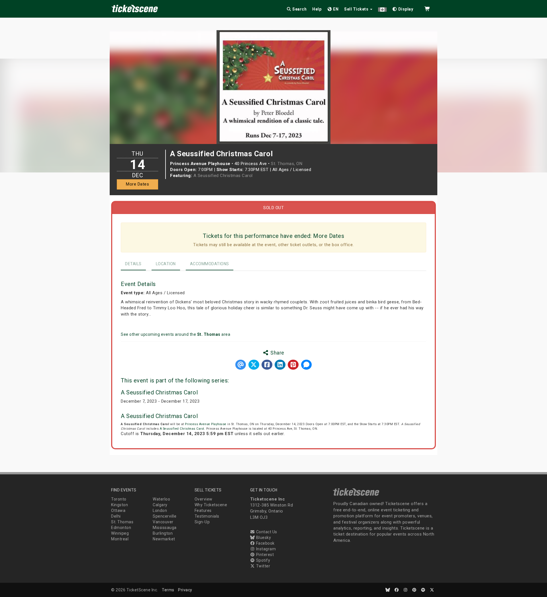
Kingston (119, 505)
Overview (204, 499)
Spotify (262, 560)
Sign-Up (202, 522)
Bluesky (263, 537)
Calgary (160, 505)
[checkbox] (402, 8)
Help (316, 9)
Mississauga (165, 527)
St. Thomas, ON (286, 163)
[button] (382, 8)
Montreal (119, 539)
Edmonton (121, 527)
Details (133, 264)
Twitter (262, 566)
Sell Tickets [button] (357, 9)
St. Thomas (122, 522)
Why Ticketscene (211, 505)
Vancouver (163, 522)
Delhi (116, 516)
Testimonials (207, 516)
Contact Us (266, 532)
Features (203, 510)
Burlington (163, 533)
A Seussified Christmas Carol (223, 175)
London (160, 510)
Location (166, 264)
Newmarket (164, 539)
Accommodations (209, 264)
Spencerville (164, 516)
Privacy (185, 590)
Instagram (265, 549)
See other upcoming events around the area (175, 334)
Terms (168, 590)
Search (299, 9)
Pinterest (264, 554)
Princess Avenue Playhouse (205, 424)
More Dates (137, 184)
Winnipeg (120, 533)
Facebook (265, 543)
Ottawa (118, 510)
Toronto (118, 499)
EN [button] (335, 9)
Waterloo (161, 499)
